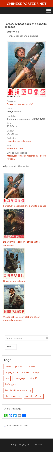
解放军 (33, 378)
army (36, 372)
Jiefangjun (10, 384)
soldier (25, 372)
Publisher (12, 116)
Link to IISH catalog (17, 153)
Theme (10, 146)
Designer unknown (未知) (20, 104)
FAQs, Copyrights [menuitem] (20, 445)
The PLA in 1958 (15, 149)
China (8, 367)
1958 (7, 378)
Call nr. (10, 131)
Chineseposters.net (26, 4)
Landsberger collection (19, 141)
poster (18, 367)
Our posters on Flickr (17, 426)
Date (9, 109)
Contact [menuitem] (38, 445)
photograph (20, 378)
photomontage (13, 396)
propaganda (11, 372)
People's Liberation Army (18, 390)
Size (9, 123)
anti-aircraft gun (33, 396)
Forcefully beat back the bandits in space (24, 206)
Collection (12, 138)
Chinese (30, 367)
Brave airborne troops (14, 281)
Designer (11, 101)
